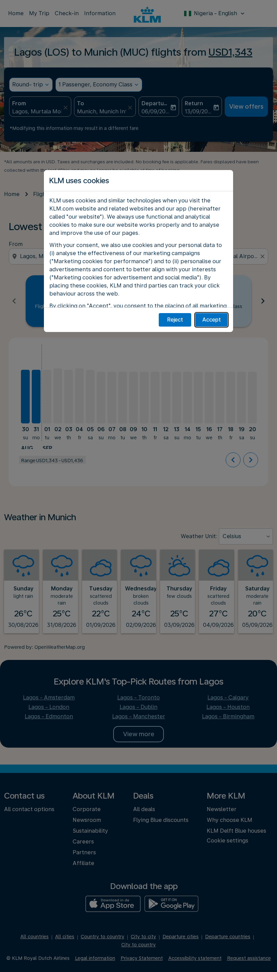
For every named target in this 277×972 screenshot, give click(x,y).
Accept (211, 319)
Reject (175, 319)
